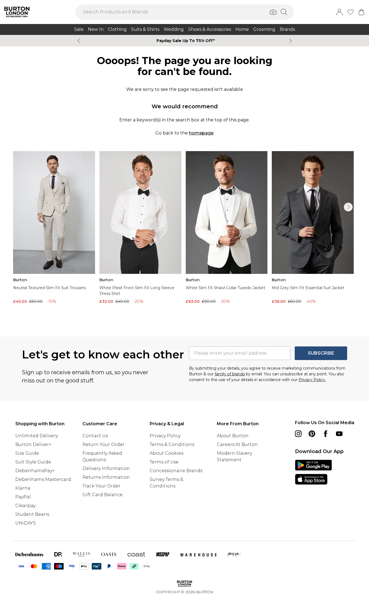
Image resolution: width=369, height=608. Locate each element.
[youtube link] (339, 433)
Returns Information (106, 477)
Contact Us (95, 435)
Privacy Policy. (312, 379)
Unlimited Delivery (36, 435)
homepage (201, 133)
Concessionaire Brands (176, 470)
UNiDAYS (25, 523)
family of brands (230, 374)
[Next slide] (290, 40)
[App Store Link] (313, 472)
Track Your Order (101, 486)
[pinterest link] (312, 433)
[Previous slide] (78, 40)
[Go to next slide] (348, 207)
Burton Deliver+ (33, 444)
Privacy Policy (165, 435)
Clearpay (25, 505)
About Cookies (166, 453)
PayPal (23, 496)
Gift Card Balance (102, 494)
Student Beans (32, 514)
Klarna (22, 488)
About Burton (233, 435)
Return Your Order (103, 444)
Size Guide (27, 453)
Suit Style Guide (33, 462)
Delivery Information (106, 468)
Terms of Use (164, 462)
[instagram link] (298, 433)
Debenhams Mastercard (43, 479)
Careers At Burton (237, 444)
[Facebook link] (325, 433)
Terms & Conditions (172, 444)
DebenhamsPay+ (35, 470)
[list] (184, 235)
